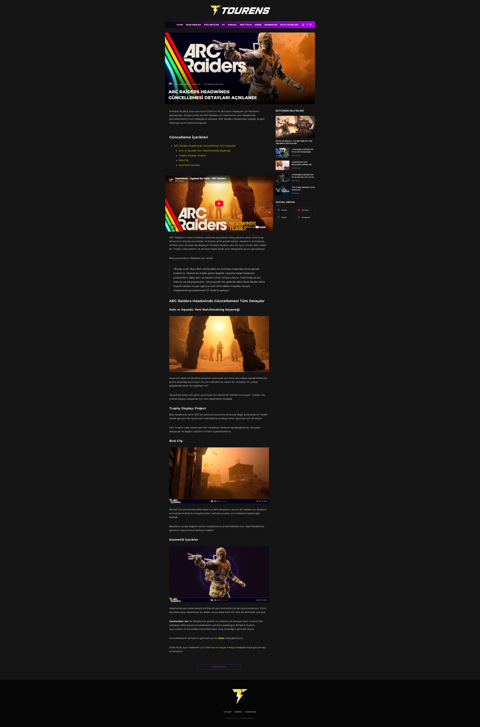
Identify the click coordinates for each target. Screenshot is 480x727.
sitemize (210, 647)
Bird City (184, 160)
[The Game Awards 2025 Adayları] (282, 190)
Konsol (232, 25)
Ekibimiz (238, 712)
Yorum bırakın (219, 667)
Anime (258, 25)
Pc (223, 25)
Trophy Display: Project (192, 155)
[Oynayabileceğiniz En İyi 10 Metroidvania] (282, 152)
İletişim (227, 712)
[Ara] (303, 25)
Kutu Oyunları (289, 25)
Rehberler (270, 25)
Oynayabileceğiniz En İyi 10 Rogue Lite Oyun (303, 176)
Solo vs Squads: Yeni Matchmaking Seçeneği (205, 150)
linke (221, 638)
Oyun (180, 25)
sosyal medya (227, 647)
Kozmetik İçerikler (189, 165)
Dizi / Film (246, 25)
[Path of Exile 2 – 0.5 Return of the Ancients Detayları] (295, 127)
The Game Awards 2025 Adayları (303, 188)
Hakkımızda (250, 712)
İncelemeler (193, 25)
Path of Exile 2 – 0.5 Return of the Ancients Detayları (294, 142)
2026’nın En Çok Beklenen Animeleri (302, 163)
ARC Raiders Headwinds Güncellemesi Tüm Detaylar (205, 145)
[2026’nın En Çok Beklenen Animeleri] (282, 165)
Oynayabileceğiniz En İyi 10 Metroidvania (302, 150)
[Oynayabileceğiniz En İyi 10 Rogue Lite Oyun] (282, 178)
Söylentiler (211, 25)
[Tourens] (240, 10)
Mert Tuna (183, 84)
